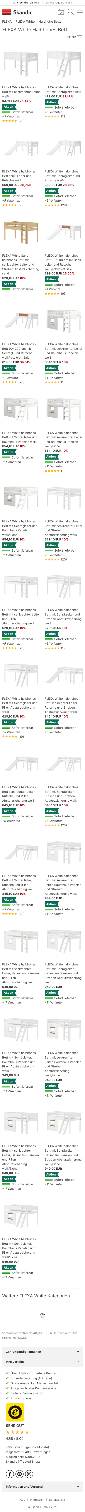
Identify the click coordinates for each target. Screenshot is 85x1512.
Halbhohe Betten (51, 21)
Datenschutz (57, 1499)
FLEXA (7, 21)
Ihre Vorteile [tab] (15, 1361)
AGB (22, 1499)
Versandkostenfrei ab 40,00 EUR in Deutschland (36, 1333)
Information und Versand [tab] (24, 1486)
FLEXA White (25, 21)
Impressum (37, 1499)
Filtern (71, 36)
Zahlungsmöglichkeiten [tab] (23, 1351)
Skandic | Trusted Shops (23, 1461)
